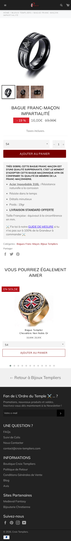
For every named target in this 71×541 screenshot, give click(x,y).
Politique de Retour (15, 469)
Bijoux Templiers (49, 243)
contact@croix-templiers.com (21, 448)
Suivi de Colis (11, 437)
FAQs (6, 432)
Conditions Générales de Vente (22, 475)
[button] (10, 365)
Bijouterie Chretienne (16, 507)
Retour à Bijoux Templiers (37, 377)
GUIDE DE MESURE (40, 226)
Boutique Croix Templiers (19, 463)
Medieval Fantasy (14, 501)
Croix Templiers (20, 531)
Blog (6, 480)
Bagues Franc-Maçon (28, 243)
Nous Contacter (13, 442)
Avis (6, 486)
